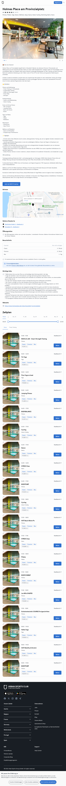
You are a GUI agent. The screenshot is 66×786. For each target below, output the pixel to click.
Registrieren (58, 2)
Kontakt (37, 714)
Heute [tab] (4, 316)
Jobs (36, 707)
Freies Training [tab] (12, 327)
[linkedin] (16, 698)
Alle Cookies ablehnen (31, 782)
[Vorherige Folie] (60, 60)
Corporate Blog (8, 757)
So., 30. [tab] (45, 316)
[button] (17, 709)
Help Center (38, 750)
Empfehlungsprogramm (10, 760)
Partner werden (8, 754)
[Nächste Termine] (62, 317)
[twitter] (9, 698)
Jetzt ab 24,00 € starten (11, 184)
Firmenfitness (8, 750)
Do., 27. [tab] (14, 316)
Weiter (57, 345)
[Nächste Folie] (62, 60)
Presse (36, 711)
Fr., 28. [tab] (24, 316)
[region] (33, 778)
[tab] (3, 60)
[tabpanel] (33, 504)
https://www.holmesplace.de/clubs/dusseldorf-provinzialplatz (22, 306)
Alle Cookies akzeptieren (48, 782)
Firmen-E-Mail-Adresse (17, 265)
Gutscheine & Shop (40, 723)
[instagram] (13, 698)
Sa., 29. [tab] (35, 316)
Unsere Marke (38, 720)
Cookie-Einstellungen (16, 782)
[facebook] (5, 698)
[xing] (20, 698)
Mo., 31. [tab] (56, 316)
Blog (36, 717)
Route (26, 200)
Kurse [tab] (5, 327)
